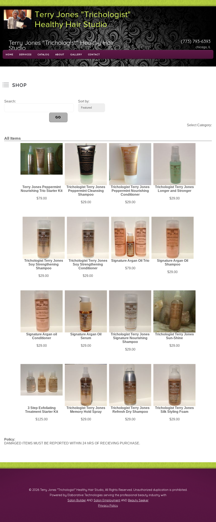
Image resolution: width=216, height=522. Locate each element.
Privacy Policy (108, 505)
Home (9, 54)
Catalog (43, 54)
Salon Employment (107, 500)
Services (25, 54)
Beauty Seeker (138, 500)
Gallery (76, 54)
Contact (94, 54)
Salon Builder (77, 500)
